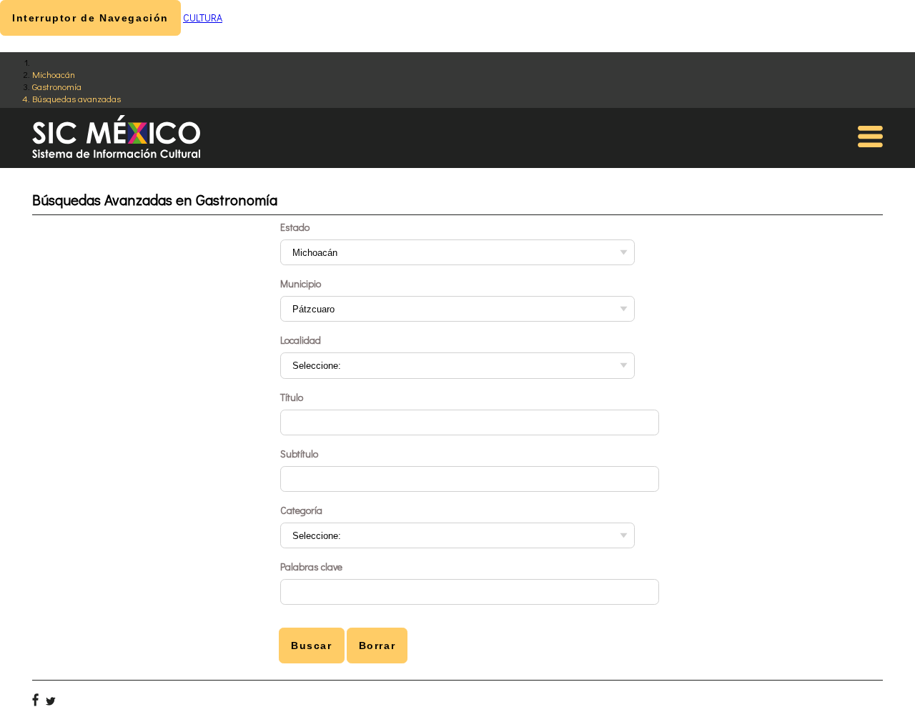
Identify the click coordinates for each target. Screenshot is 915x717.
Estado (295, 227)
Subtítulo (299, 453)
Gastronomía (56, 86)
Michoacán (53, 74)
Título (291, 397)
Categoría (301, 510)
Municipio (300, 283)
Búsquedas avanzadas (76, 98)
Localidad (300, 340)
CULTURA (202, 17)
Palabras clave (311, 566)
